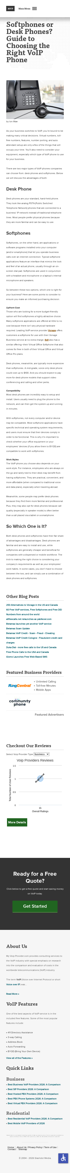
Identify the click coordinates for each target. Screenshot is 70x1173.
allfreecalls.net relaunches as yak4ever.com (29, 619)
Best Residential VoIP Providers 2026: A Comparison (35, 1118)
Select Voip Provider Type (20, 754)
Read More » (12, 993)
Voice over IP (13, 984)
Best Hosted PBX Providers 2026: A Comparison (33, 1094)
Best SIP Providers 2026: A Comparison (28, 1089)
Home (11, 1147)
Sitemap (22, 1149)
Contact (12, 1149)
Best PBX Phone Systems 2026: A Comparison (32, 1098)
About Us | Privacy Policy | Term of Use (37, 1147)
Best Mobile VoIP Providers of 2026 (26, 1123)
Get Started (35, 906)
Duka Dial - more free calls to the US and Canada (31, 647)
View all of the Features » (19, 1058)
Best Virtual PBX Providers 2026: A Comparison (33, 1103)
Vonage (52, 330)
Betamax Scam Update (18, 628)
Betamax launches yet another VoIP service (29, 623)
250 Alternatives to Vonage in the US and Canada (32, 605)
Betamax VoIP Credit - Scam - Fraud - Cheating (30, 633)
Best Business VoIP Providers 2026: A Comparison (34, 1084)
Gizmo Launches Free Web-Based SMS (26, 656)
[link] (20, 685)
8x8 (47, 339)
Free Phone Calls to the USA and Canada (27, 652)
